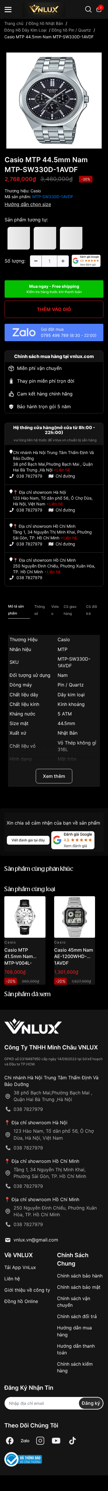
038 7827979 (29, 475)
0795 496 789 (55, 335)
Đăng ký (91, 1403)
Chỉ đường (65, 475)
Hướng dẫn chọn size (28, 204)
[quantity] (35, 261)
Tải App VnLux (20, 1267)
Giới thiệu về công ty (27, 1290)
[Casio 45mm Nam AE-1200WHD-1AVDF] (74, 917)
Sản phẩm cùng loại (29, 889)
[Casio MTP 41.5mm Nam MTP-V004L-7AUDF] (25, 917)
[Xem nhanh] (37, 903)
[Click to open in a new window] (54, 100)
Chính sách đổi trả (77, 1316)
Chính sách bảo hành (80, 1276)
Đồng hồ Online (21, 1301)
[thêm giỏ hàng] (24, 903)
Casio (36, 190)
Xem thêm (54, 776)
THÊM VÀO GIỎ (54, 309)
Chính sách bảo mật (79, 1287)
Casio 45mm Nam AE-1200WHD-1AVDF (73, 956)
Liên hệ (12, 1279)
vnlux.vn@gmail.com (36, 1240)
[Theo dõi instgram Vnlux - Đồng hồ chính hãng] (40, 1440)
